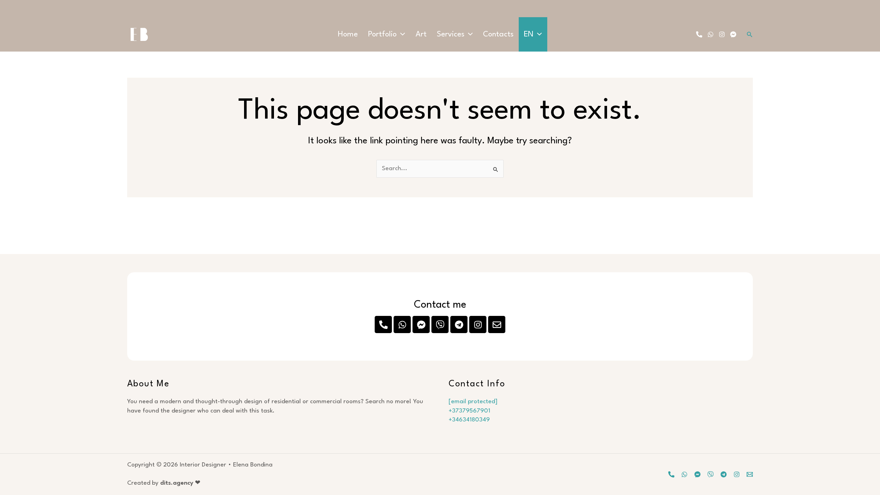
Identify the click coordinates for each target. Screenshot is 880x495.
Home (348, 34)
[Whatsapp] (710, 34)
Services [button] (450, 34)
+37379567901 (469, 411)
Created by (163, 483)
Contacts (498, 34)
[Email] (750, 474)
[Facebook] (733, 34)
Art (421, 34)
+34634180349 (469, 420)
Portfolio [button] (382, 34)
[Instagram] (722, 34)
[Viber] (710, 474)
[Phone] (699, 34)
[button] (401, 34)
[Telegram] (723, 474)
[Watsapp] (684, 474)
